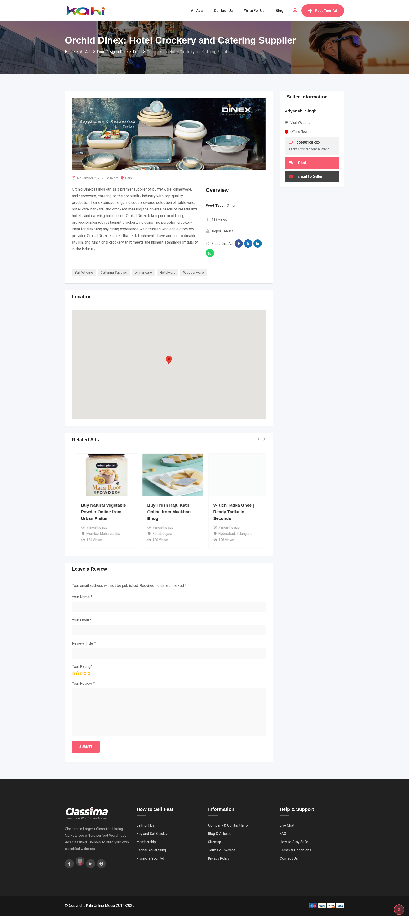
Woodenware (193, 272)
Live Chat (287, 825)
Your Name (82, 597)
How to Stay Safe (294, 842)
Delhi (129, 178)
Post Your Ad (326, 11)
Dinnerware (143, 272)
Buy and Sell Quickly (152, 833)
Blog (279, 11)
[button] (169, 360)
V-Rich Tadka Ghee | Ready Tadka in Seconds (229, 512)
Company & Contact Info (228, 825)
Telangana (240, 534)
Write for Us (254, 11)
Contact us (223, 11)
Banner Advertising (151, 850)
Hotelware (168, 272)
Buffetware (84, 272)
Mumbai (88, 534)
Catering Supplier (114, 272)
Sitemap (214, 842)
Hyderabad (223, 534)
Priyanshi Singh (301, 111)
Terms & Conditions (295, 850)
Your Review (83, 683)
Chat (302, 163)
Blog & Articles (219, 833)
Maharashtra (106, 534)
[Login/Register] (295, 10)
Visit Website (300, 123)
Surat (153, 534)
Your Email (81, 620)
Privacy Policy (218, 858)
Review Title (84, 643)
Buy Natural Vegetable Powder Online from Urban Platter (99, 512)
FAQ (283, 833)
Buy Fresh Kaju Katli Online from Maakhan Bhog (165, 512)
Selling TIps (146, 825)
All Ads (197, 11)
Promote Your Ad (150, 858)
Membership (146, 842)
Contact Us (289, 858)
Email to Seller (309, 176)
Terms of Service (221, 850)
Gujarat (164, 534)
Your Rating (82, 666)
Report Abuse (223, 231)
